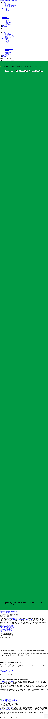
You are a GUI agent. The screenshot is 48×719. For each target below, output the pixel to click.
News (27, 67)
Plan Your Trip (5, 38)
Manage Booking (5, 55)
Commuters (7, 45)
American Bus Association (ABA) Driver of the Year (22, 619)
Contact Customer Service (9, 54)
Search (13, 60)
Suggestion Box (8, 52)
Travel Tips (7, 53)
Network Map (7, 42)
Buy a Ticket (7, 33)
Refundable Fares (8, 37)
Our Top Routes (8, 41)
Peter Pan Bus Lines (11, 618)
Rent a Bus (7, 43)
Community (22, 67)
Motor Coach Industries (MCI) (5, 709)
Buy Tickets (4, 56)
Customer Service (5, 48)
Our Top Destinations (9, 40)
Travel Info (7, 51)
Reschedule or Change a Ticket (10, 35)
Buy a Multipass (8, 34)
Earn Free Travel (8, 44)
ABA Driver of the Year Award (7, 681)
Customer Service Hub (9, 49)
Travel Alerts (7, 50)
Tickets (3, 32)
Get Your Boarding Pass (9, 36)
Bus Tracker (4, 46)
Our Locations (7, 39)
